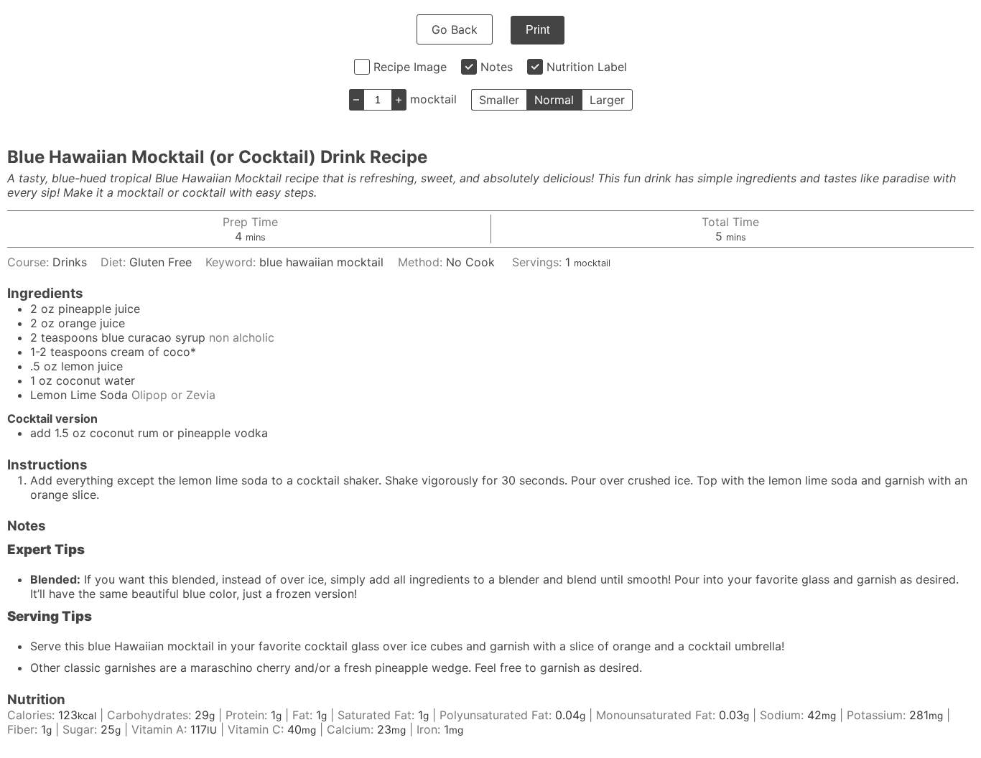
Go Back (455, 29)
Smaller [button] (499, 100)
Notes (496, 67)
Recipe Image (410, 67)
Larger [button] (607, 100)
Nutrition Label (587, 67)
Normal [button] (554, 100)
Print (537, 30)
